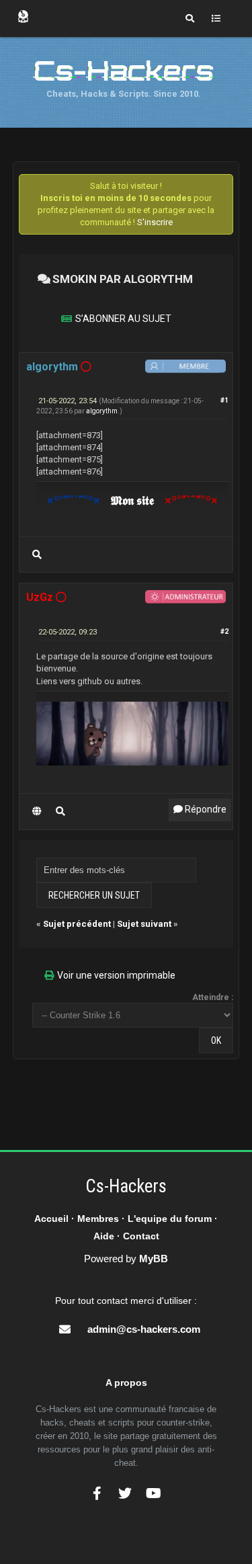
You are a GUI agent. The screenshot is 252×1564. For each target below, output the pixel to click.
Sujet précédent (77, 924)
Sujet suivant (144, 924)
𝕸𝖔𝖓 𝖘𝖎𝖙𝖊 (132, 500)
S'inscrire (155, 222)
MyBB (153, 1258)
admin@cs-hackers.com (143, 1329)
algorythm (102, 411)
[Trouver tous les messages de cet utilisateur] (37, 554)
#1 (224, 400)
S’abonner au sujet (123, 318)
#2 (224, 631)
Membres (98, 1218)
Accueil (51, 1218)
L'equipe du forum (170, 1218)
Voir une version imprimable (116, 975)
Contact (141, 1236)
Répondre (204, 809)
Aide (103, 1236)
